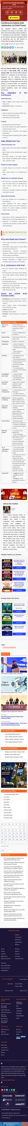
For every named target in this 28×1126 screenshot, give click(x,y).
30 (24, 839)
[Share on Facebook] (10, 47)
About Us (18, 1029)
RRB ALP (3, 1032)
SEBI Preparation (5, 1010)
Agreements (4, 956)
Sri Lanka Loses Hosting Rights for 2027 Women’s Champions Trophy (13, 867)
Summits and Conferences (9, 647)
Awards (3, 951)
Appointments (18, 942)
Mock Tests (4, 1045)
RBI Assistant (4, 1018)
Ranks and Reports (6, 965)
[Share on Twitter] (13, 47)
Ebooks (3, 1052)
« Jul (2, 850)
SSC (17, 1006)
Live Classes (4, 1047)
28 (17, 839)
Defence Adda (18, 986)
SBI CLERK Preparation (4, 1006)
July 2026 (6, 797)
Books (2, 1054)
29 (21, 839)
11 (5, 833)
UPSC (17, 1018)
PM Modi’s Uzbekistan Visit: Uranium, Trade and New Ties (14, 902)
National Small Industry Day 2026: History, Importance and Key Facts (13, 914)
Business (17, 949)
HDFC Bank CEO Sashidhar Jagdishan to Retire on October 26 (14, 889)
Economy (17, 956)
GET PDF (24, 1124)
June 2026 (6, 799)
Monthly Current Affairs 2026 (12, 754)
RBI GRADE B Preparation (4, 1021)
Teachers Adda (23, 979)
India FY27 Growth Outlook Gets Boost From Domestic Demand (14, 863)
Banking (17, 944)
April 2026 (6, 804)
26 (10, 839)
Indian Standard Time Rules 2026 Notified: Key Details (13, 880)
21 (17, 836)
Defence (17, 951)
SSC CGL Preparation (4, 1015)
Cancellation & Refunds (8, 1115)
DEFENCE (18, 1013)
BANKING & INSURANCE (19, 1003)
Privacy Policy (5, 1117)
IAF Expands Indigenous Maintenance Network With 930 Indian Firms (14, 859)
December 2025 (8, 815)
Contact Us (19, 1032)
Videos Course (4, 1050)
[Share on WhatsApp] (2, 47)
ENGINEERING (20, 1015)
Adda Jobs (10, 983)
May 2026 (6, 802)
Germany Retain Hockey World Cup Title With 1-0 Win (14, 897)
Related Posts (5, 654)
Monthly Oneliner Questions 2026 (14, 757)
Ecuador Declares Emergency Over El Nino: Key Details (14, 884)
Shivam (4, 44)
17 (2, 836)
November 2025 (8, 817)
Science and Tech (5, 968)
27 (13, 839)
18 (6, 836)
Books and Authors (6, 958)
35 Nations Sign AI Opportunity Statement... (12, 711)
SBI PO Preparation (6, 1003)
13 (13, 833)
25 (6, 839)
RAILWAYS (19, 1008)
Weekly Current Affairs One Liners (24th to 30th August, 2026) (14, 910)
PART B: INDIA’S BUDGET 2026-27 (14, 739)
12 (9, 833)
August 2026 (11, 794)
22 (21, 836)
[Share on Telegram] (5, 47)
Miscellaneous (4, 970)
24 (2, 839)
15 (20, 833)
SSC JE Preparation (6, 1012)
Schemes (3, 953)
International (18, 937)
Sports (2, 949)
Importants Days (19, 958)
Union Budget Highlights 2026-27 (14, 742)
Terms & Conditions (20, 1115)
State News (18, 939)
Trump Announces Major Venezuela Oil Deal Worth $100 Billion (14, 919)
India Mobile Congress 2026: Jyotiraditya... (12, 673)
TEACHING (19, 1011)
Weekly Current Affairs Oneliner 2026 (15, 752)
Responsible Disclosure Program (10, 1113)
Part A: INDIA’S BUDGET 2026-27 (14, 736)
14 (17, 833)
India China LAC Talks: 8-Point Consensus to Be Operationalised (13, 893)
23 (24, 836)
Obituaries (3, 963)
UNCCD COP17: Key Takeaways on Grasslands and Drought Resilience (13, 871)
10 (2, 833)
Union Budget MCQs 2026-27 (13, 734)
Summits (17, 953)
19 (9, 836)
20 (13, 836)
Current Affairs (18, 983)
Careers (20, 1037)
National (17, 934)
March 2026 (7, 807)
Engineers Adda (9, 990)
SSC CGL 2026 (5, 1034)
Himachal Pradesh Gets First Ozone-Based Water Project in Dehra (13, 876)
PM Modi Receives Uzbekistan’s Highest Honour (12, 906)
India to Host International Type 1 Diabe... (12, 692)
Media (17, 1034)
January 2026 (7, 812)
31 (2, 842)
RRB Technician (5, 1029)
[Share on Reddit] (7, 47)
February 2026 (8, 810)
